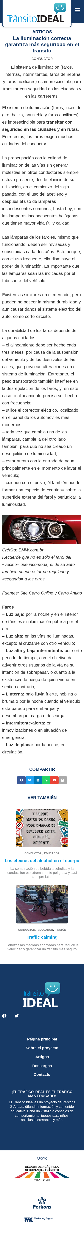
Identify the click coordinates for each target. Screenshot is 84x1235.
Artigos (42, 1057)
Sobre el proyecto (42, 1048)
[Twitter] (16, 1015)
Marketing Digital (43, 1218)
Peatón (61, 930)
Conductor (42, 59)
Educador (51, 853)
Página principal (42, 1039)
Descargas (42, 1066)
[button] (21, 780)
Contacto (42, 1074)
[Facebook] (4, 1015)
